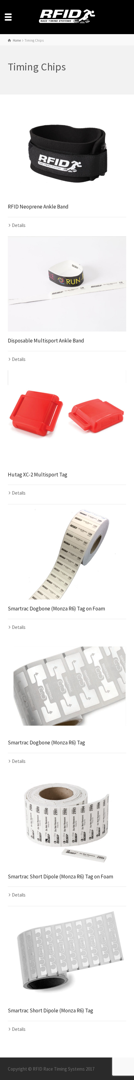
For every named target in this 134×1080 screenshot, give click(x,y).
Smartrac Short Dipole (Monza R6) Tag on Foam (60, 876)
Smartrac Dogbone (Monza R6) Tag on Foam (56, 608)
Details (19, 225)
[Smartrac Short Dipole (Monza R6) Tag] (67, 953)
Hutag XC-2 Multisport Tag (37, 474)
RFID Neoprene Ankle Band (38, 206)
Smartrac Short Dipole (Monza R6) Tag (50, 1010)
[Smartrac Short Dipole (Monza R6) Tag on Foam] (67, 819)
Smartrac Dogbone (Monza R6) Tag (46, 742)
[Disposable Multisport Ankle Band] (67, 284)
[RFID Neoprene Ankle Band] (67, 150)
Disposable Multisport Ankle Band (46, 340)
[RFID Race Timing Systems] (67, 16)
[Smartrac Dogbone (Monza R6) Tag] (67, 685)
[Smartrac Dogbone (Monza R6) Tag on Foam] (67, 551)
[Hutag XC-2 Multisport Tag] (67, 417)
